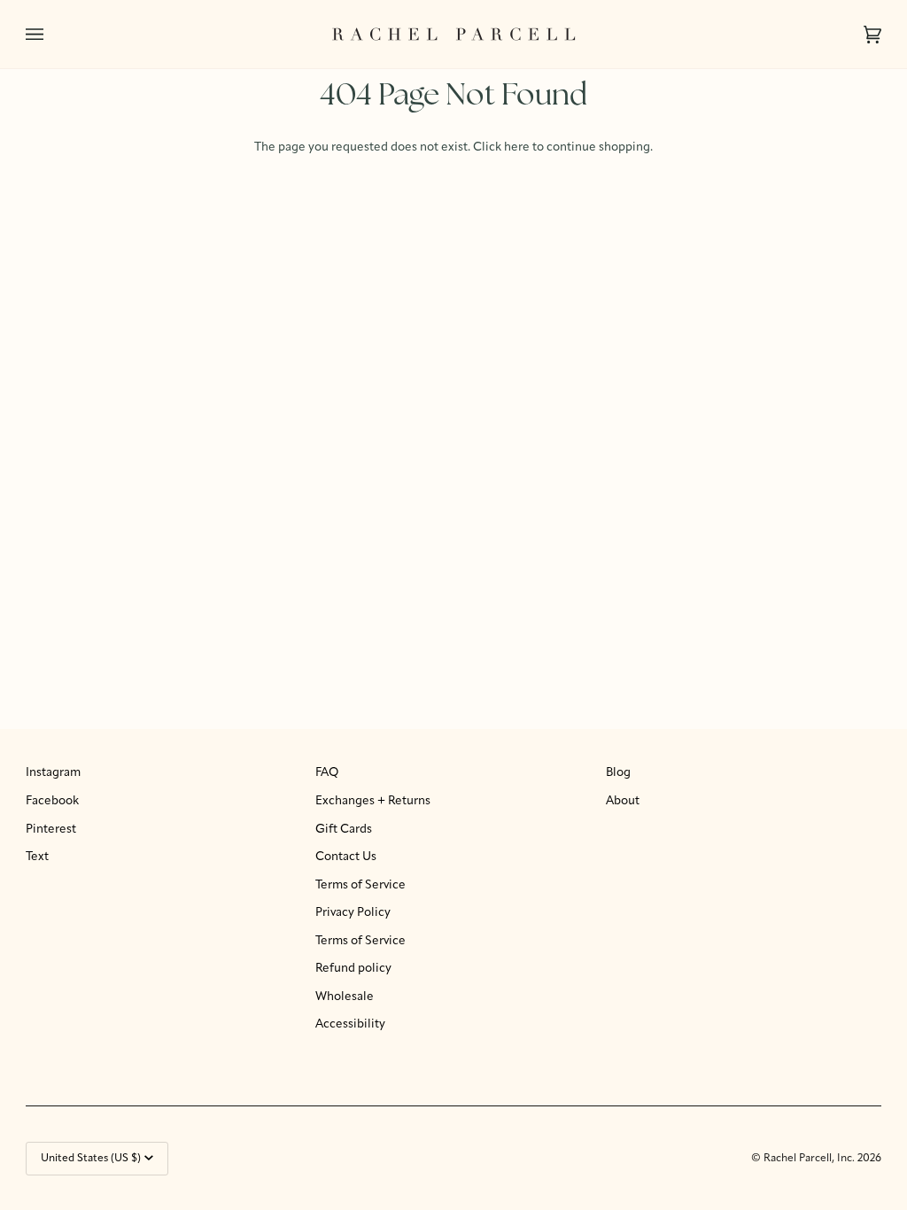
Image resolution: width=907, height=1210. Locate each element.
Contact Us (345, 857)
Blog (618, 773)
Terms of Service (360, 885)
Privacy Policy (353, 913)
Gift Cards (343, 829)
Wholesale (344, 997)
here (517, 147)
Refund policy (353, 968)
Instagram (53, 773)
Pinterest (51, 829)
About (623, 801)
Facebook (52, 801)
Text (37, 857)
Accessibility (350, 1024)
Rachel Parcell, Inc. (810, 1158)
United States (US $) (91, 1158)
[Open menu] (52, 34)
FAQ (326, 773)
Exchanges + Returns (372, 801)
